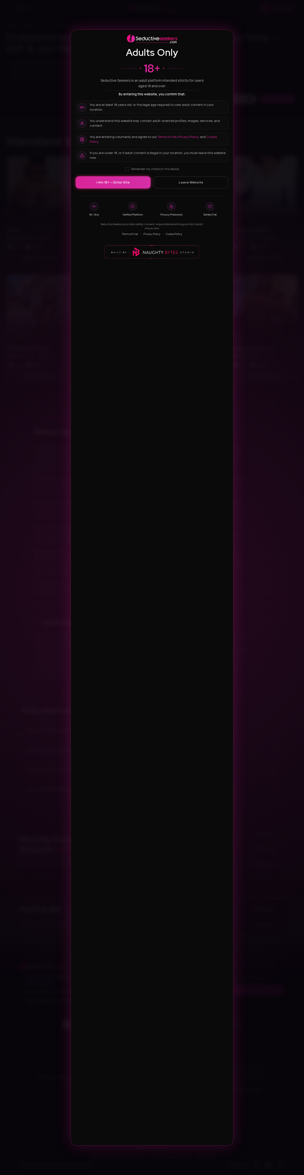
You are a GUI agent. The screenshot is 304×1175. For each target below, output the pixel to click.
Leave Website (191, 182)
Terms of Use (167, 137)
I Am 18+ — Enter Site (113, 182)
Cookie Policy (174, 234)
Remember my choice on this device (155, 169)
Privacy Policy (188, 137)
